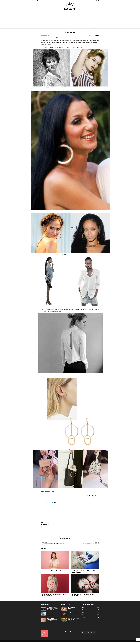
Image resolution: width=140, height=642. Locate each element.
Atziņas (94, 27)
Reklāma (71, 631)
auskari (45, 522)
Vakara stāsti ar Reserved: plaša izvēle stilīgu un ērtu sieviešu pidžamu (54, 595)
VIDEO (98, 27)
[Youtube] (102, 1)
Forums (46, 27)
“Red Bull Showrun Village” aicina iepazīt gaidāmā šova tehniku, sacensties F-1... (52, 614)
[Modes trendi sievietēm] (55, 560)
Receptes (89, 27)
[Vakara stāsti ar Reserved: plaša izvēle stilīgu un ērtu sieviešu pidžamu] (55, 583)
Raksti (47, 35)
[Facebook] (95, 1)
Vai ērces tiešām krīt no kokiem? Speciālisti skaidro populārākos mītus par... (52, 619)
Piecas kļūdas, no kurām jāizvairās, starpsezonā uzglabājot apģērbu (84, 571)
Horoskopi (69, 27)
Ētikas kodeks (67, 631)
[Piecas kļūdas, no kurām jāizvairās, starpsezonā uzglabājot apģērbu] (85, 560)
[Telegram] (98, 1)
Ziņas (85, 27)
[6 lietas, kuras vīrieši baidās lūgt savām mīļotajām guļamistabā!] (64, 614)
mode (48, 522)
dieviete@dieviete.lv (63, 634)
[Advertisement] (70, 18)
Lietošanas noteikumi (60, 631)
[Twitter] (100, 1)
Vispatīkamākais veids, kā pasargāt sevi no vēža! (90, 543)
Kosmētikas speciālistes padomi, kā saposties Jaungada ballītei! (83, 595)
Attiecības (64, 27)
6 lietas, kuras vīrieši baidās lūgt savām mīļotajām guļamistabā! (72, 613)
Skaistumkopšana (56, 27)
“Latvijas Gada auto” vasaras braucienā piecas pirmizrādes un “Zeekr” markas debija (52, 608)
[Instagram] (96, 1)
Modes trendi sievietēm (55, 570)
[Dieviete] (70, 6)
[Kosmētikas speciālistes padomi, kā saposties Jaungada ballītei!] (85, 583)
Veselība (74, 27)
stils (50, 522)
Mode (50, 27)
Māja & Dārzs (80, 27)
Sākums (42, 27)
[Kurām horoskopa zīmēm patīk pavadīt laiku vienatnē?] (64, 619)
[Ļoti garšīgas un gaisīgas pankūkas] (64, 609)
